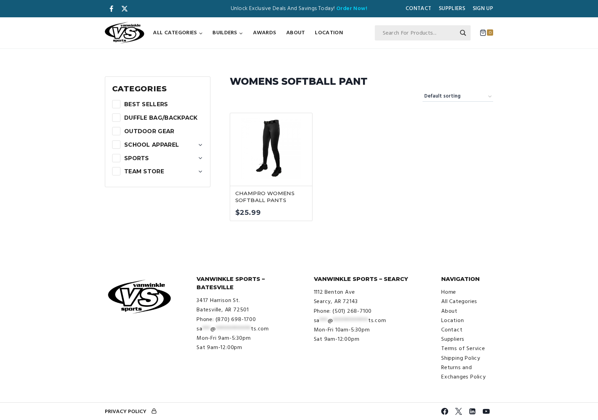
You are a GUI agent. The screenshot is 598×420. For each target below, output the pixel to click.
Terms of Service (463, 348)
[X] (458, 411)
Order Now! (351, 8)
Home (448, 292)
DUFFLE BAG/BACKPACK (161, 118)
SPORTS (136, 158)
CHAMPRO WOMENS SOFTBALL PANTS (265, 197)
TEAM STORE (144, 171)
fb (111, 9)
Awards (265, 32)
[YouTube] (486, 411)
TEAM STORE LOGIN (154, 411)
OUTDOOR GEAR (149, 131)
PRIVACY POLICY (125, 411)
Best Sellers (146, 104)
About (295, 32)
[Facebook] (445, 411)
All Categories (459, 301)
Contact (418, 8)
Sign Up (483, 8)
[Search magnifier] (463, 33)
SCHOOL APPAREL (151, 144)
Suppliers (452, 8)
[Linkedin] (472, 411)
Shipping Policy (460, 358)
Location (329, 32)
